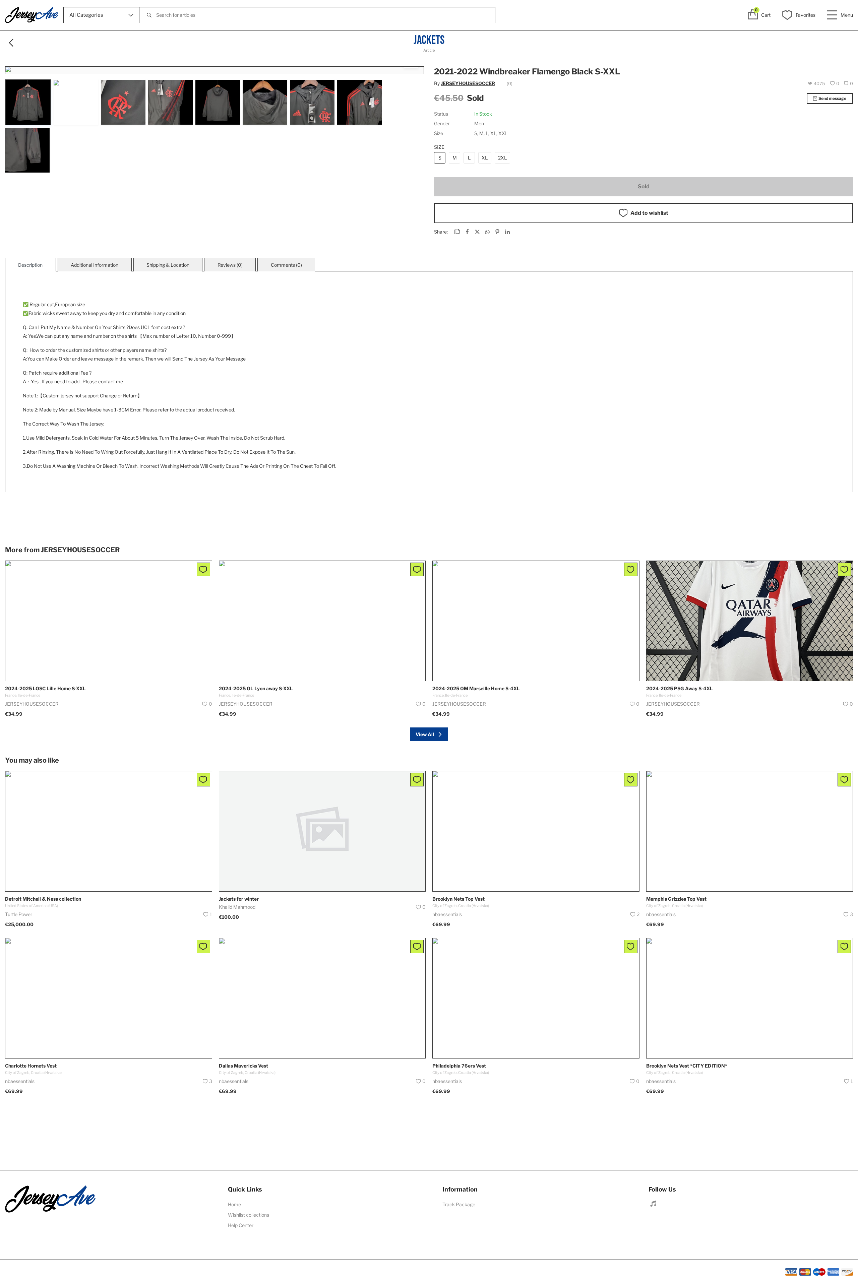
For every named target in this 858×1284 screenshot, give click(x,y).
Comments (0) (286, 265)
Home (234, 1204)
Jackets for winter (239, 899)
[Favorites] (203, 569)
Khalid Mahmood (237, 907)
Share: (441, 232)
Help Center (240, 1225)
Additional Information (94, 265)
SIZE (439, 147)
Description (30, 265)
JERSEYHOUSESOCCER (468, 83)
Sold (644, 186)
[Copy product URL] (457, 232)
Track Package (458, 1204)
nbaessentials (447, 914)
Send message (832, 98)
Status (441, 114)
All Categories (86, 15)
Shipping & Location (167, 265)
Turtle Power (18, 914)
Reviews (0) (230, 265)
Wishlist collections (248, 1215)
